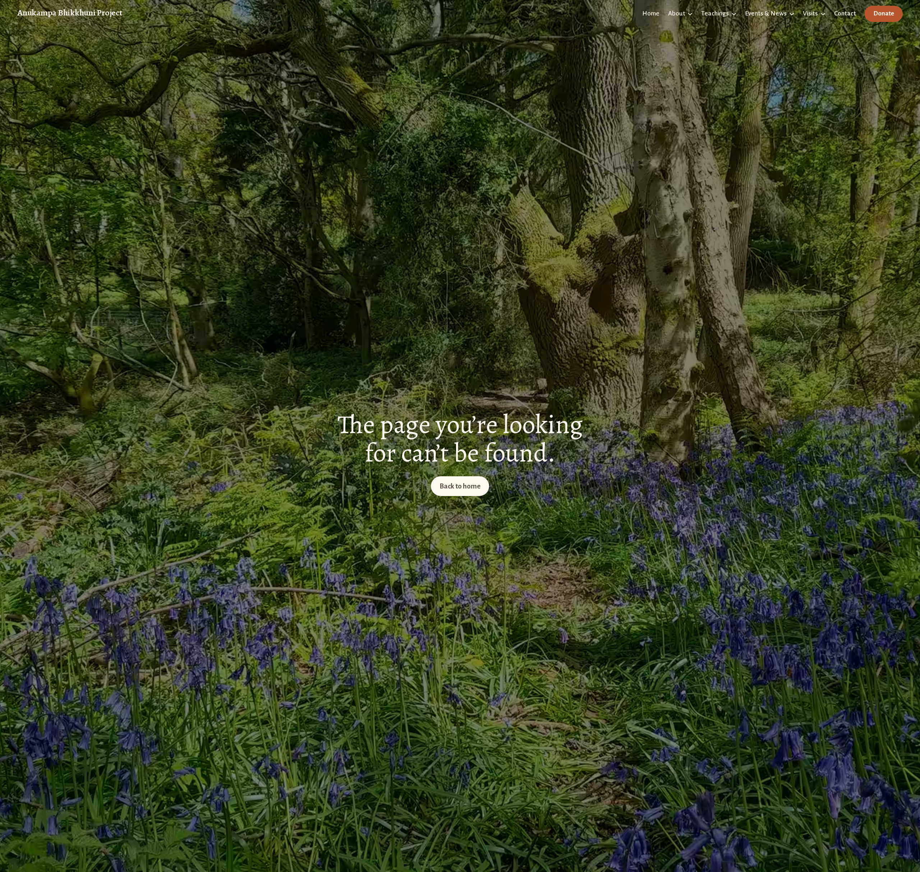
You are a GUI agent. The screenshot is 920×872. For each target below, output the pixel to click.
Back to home (460, 486)
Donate (883, 13)
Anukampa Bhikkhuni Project (69, 12)
